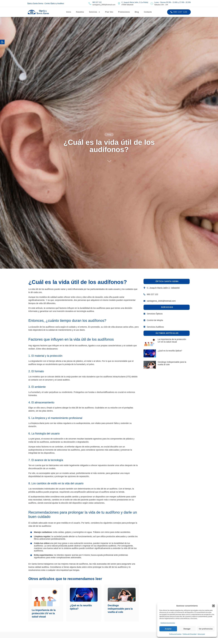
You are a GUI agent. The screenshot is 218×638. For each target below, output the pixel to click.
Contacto (148, 12)
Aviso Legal (201, 634)
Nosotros (80, 12)
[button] (2, 42)
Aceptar (168, 629)
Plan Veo (109, 12)
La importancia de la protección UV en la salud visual (44, 613)
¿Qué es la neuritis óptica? (170, 350)
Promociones (124, 12)
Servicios (93, 12)
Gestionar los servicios (168, 623)
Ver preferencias (206, 629)
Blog (137, 12)
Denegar (187, 629)
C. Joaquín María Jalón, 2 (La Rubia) (134, 2)
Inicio (68, 12)
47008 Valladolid (127, 5)
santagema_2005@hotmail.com (103, 5)
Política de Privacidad (189, 634)
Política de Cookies (175, 634)
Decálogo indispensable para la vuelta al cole (120, 608)
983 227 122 (97, 2)
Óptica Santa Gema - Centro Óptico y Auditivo (45, 3)
